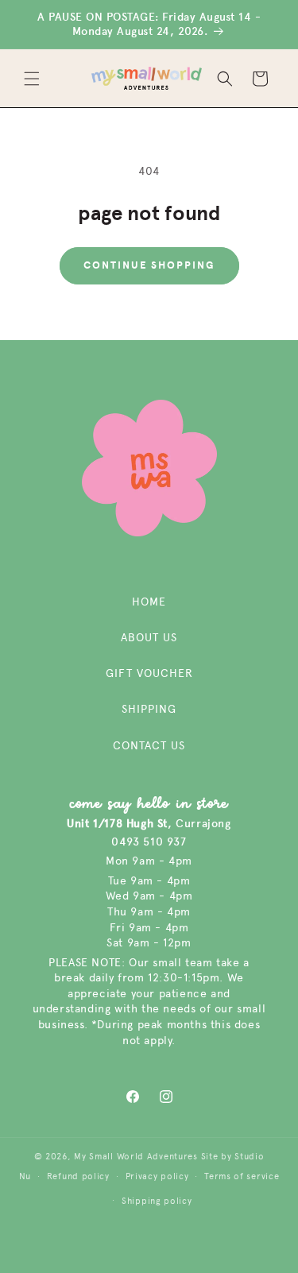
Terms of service (241, 1176)
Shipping (149, 709)
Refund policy (78, 1176)
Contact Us (149, 746)
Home (149, 602)
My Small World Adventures (136, 1156)
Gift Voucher (149, 673)
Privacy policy (157, 1176)
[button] (31, 78)
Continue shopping (149, 265)
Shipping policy (157, 1201)
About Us (149, 637)
